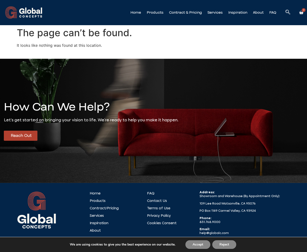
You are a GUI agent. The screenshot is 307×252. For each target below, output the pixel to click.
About (258, 12)
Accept (198, 244)
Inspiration (237, 12)
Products (155, 12)
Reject (224, 244)
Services (215, 12)
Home (135, 12)
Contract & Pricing (185, 12)
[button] (288, 12)
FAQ (272, 12)
